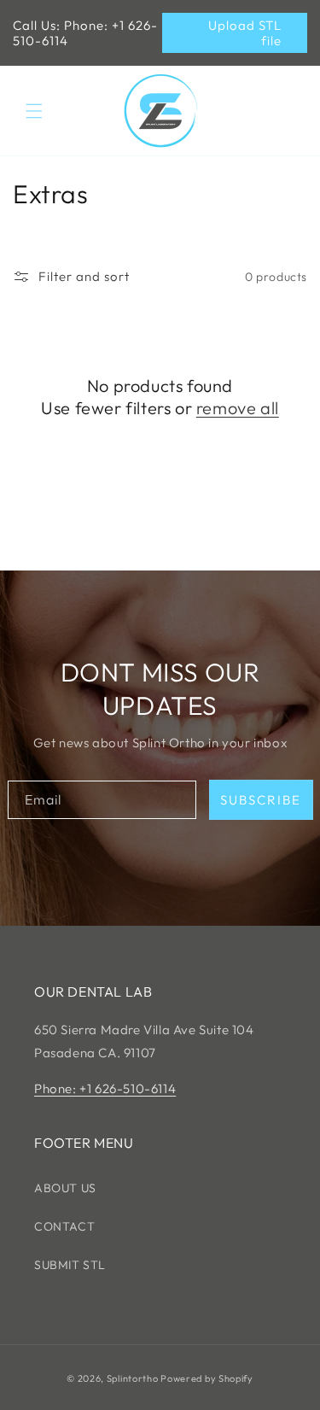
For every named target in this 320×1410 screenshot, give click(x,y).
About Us (65, 1188)
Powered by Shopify (206, 1378)
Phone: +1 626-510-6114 (105, 1088)
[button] (34, 111)
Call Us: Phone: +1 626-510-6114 (85, 33)
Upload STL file (245, 33)
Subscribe (260, 800)
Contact (64, 1226)
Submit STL (70, 1265)
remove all (237, 407)
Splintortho (133, 1378)
